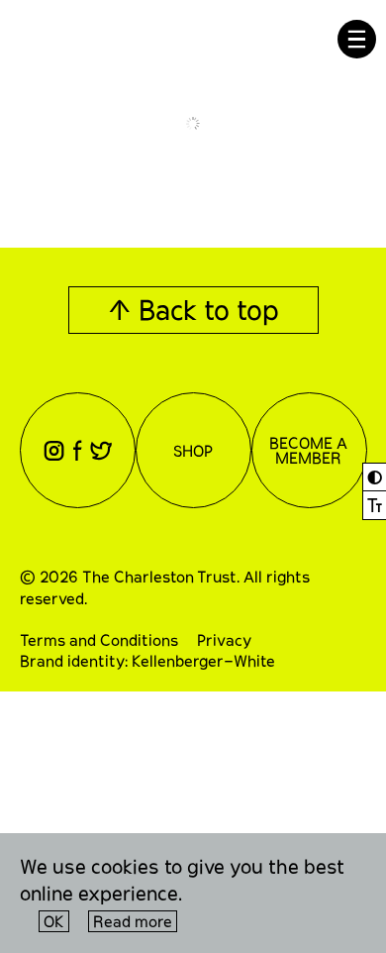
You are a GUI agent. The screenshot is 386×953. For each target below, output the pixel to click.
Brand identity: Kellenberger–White (147, 660)
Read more (132, 920)
